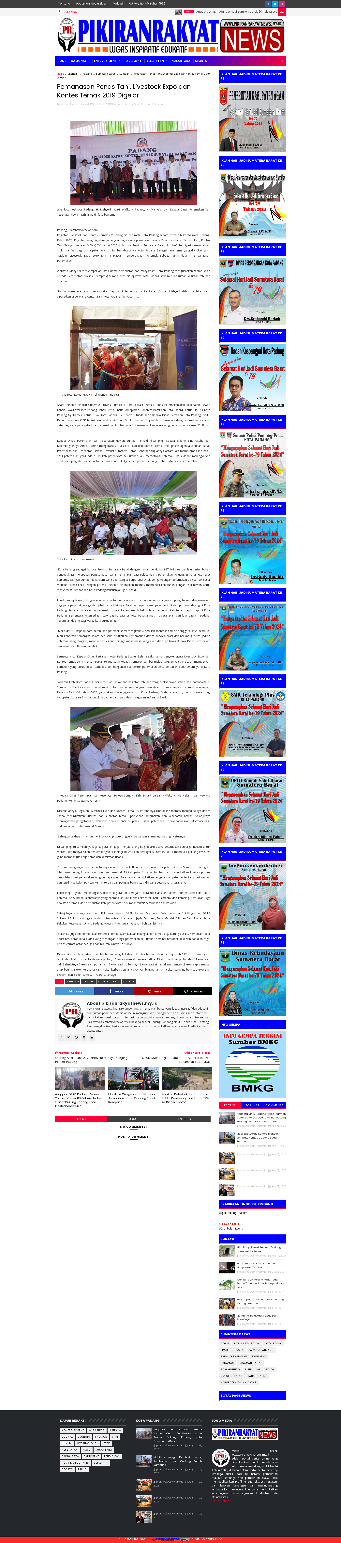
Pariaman (259, 1356)
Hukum (67, 1443)
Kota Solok (273, 1343)
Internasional (87, 1443)
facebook (184, 1119)
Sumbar (124, 73)
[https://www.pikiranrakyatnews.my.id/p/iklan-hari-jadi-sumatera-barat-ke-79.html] (252, 982)
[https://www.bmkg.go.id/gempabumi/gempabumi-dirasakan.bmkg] (252, 1064)
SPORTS (201, 61)
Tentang (64, 4)
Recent (230, 1105)
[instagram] (282, 4)
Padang (123, 11)
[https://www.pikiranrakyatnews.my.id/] (245, 1433)
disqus (132, 1119)
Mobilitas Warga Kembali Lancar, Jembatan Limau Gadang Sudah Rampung (132, 1098)
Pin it (158, 991)
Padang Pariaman (234, 1356)
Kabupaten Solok (247, 1343)
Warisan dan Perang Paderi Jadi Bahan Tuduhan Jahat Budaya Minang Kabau (261, 1283)
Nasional (78, 61)
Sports (67, 1469)
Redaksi (118, 4)
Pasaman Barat (250, 1363)
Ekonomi (73, 73)
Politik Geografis (75, 1462)
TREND (82, 1469)
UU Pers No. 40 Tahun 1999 (147, 4)
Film (115, 1436)
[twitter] (275, 4)
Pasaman (227, 1363)
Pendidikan (112, 1456)
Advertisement (73, 1430)
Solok (270, 1369)
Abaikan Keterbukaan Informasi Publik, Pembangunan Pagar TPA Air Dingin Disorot (185, 1098)
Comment (198, 991)
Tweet (80, 991)
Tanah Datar (257, 1376)
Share (118, 991)
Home (61, 61)
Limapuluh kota (232, 1350)
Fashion (101, 1436)
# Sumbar (129, 981)
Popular (252, 1105)
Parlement (133, 61)
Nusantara (181, 61)
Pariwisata (70, 1456)
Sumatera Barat (105, 73)
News (87, 1449)
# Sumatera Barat (108, 981)
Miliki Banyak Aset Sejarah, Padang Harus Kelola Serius (259, 1249)
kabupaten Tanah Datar (239, 1382)
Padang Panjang (261, 1350)
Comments (275, 1105)
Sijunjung (253, 1369)
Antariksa (97, 1430)
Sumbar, (159, 104)
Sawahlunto (230, 1369)
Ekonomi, (117, 104)
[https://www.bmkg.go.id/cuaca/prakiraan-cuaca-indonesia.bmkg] (232, 1228)
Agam (225, 1343)
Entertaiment (105, 61)
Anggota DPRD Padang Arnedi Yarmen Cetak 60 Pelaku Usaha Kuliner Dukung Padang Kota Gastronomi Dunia (205, 12)
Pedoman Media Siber (91, 4)
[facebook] (268, 4)
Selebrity (101, 1462)
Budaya (67, 1436)
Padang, (129, 104)
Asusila (115, 1430)
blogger (81, 1119)
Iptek (106, 1443)
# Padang (88, 981)
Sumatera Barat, (144, 104)
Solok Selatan (232, 1376)
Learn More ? (220, 1501)
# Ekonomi (72, 981)
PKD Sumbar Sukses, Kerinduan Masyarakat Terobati (256, 1265)
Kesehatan (155, 61)
